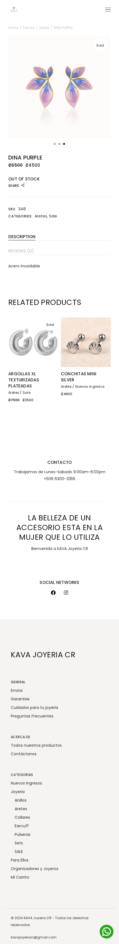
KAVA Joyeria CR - (39, 918)
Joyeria (18, 791)
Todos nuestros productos (36, 745)
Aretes (41, 216)
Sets (19, 843)
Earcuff (22, 826)
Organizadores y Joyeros (34, 868)
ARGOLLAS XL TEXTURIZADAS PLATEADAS (23, 380)
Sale (53, 216)
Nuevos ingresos (90, 386)
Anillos (21, 800)
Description (21, 237)
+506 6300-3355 (59, 479)
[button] (55, 144)
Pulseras (22, 834)
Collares (22, 817)
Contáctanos (24, 754)
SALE (19, 851)
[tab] (59, 235)
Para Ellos (20, 860)
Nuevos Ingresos (26, 783)
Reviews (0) (21, 251)
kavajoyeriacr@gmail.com (33, 937)
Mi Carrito (20, 877)
